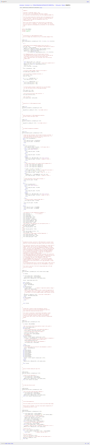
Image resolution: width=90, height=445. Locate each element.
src (31, 5)
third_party (58, 5)
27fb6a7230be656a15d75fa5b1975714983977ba (43, 5)
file (41, 7)
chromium (21, 5)
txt (85, 443)
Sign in (88, 1)
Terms (12, 443)
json (88, 443)
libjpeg (63, 5)
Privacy (9, 443)
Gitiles (6, 443)
